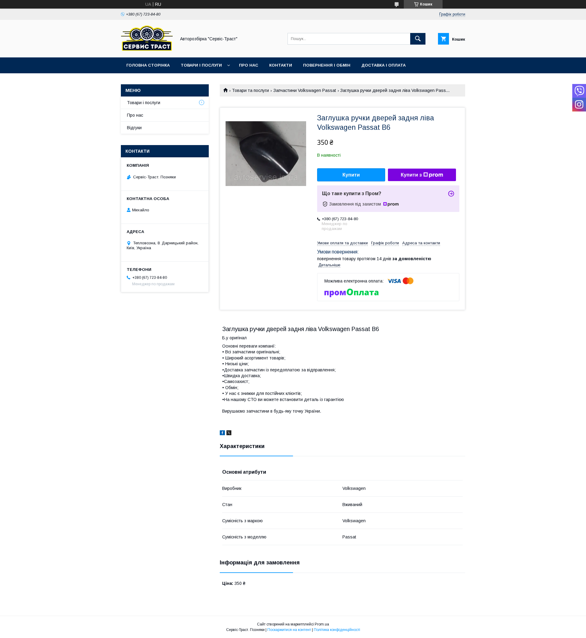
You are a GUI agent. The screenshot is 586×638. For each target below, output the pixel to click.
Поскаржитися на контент (289, 630)
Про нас (248, 65)
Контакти (280, 65)
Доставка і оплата (383, 65)
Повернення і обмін (326, 65)
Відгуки (134, 127)
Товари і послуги (201, 65)
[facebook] (222, 433)
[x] (228, 433)
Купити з (411, 174)
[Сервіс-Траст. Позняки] (147, 49)
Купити (351, 174)
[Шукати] (417, 39)
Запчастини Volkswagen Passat (304, 90)
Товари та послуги (250, 90)
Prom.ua (322, 624)
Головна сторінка (148, 65)
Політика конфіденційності (337, 630)
